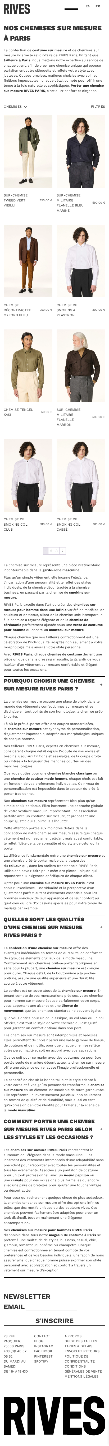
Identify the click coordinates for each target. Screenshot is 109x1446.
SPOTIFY (41, 1361)
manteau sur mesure (66, 630)
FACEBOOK (43, 1351)
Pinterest (43, 1356)
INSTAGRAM (43, 1346)
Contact (42, 1336)
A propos (73, 1336)
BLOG (38, 1341)
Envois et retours (82, 1351)
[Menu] (71, 9)
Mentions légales (81, 1376)
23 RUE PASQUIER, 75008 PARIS (14, 1341)
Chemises (13, 106)
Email (15, 1307)
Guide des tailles (81, 1341)
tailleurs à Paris (17, 60)
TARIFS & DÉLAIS (78, 1346)
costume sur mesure (49, 50)
